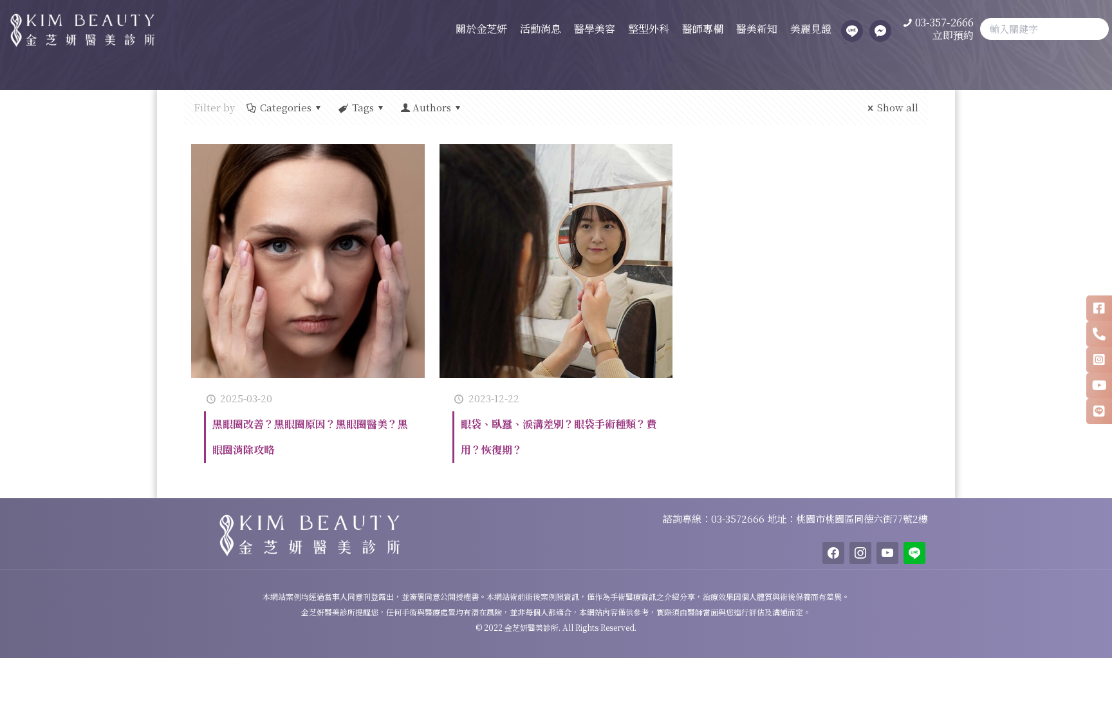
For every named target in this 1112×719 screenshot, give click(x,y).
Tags (363, 107)
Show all (897, 107)
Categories (285, 107)
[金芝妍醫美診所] (77, 29)
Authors (431, 107)
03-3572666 (739, 518)
